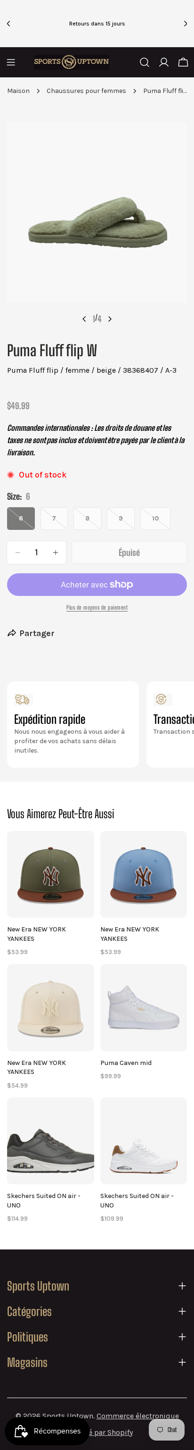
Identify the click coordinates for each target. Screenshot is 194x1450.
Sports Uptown (67, 1415)
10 (161, 522)
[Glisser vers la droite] (109, 319)
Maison (18, 91)
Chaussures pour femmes (86, 91)
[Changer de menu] (10, 62)
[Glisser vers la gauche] (84, 319)
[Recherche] (144, 62)
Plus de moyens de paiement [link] (97, 607)
